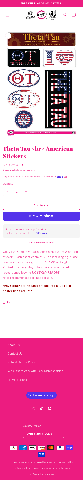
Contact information (43, 474)
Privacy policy (22, 468)
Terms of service (43, 468)
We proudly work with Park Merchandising (35, 370)
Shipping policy (63, 468)
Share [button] (10, 302)
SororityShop (26, 462)
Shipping (7, 170)
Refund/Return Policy (22, 362)
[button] (7, 15)
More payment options (41, 242)
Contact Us (15, 353)
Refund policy (66, 462)
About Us (14, 345)
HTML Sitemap (17, 379)
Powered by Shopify (44, 462)
